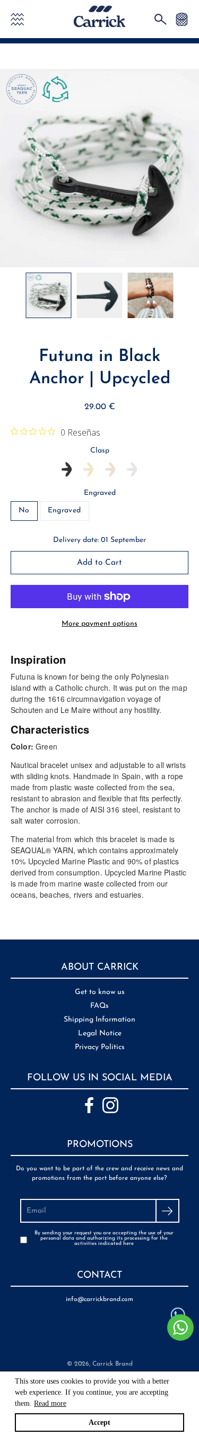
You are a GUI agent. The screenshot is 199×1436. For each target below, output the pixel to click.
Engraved (100, 493)
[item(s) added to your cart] (181, 19)
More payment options (99, 624)
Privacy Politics (100, 1047)
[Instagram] (110, 1105)
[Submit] (167, 1211)
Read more (50, 1403)
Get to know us (100, 992)
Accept (99, 1422)
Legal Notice (100, 1033)
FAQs (99, 1006)
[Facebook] (89, 1105)
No (24, 510)
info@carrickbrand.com (99, 1299)
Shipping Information (99, 1020)
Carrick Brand (112, 1364)
